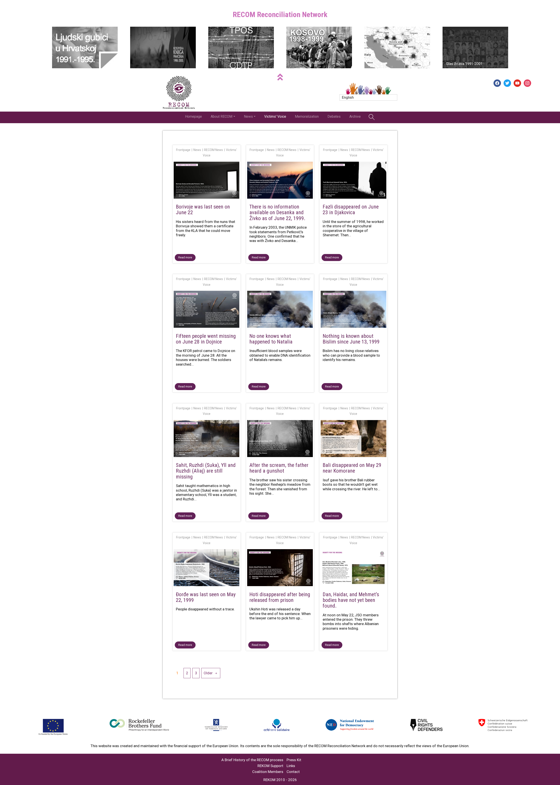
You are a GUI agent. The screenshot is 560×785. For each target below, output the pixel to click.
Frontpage (183, 150)
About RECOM (221, 116)
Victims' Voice (275, 116)
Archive (355, 116)
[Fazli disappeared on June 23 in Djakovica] (353, 181)
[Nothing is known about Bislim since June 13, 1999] (353, 310)
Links (291, 766)
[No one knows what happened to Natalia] (280, 310)
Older (208, 673)
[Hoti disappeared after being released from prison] (280, 568)
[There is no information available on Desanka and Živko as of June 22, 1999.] (280, 181)
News (248, 116)
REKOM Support (270, 766)
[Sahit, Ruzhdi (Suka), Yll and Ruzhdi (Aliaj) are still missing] (207, 439)
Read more (185, 257)
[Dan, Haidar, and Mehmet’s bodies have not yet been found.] (353, 568)
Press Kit (294, 760)
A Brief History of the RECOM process (252, 760)
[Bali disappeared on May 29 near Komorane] (353, 439)
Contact (293, 772)
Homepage (193, 116)
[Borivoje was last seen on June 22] (207, 181)
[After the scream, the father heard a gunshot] (280, 439)
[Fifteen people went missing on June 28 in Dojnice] (207, 310)
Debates (334, 116)
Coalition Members (267, 772)
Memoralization (307, 116)
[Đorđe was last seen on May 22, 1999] (207, 568)
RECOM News (213, 150)
